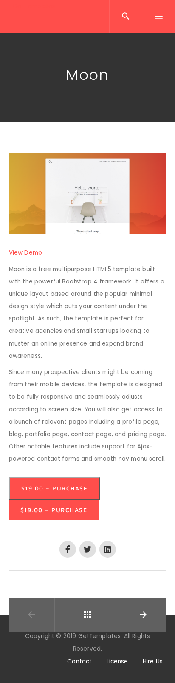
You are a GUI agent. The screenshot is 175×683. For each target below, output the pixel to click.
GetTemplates (34, 6)
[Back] (87, 615)
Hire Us (153, 661)
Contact (79, 661)
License (117, 661)
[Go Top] (159, 664)
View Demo (25, 253)
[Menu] (158, 16)
